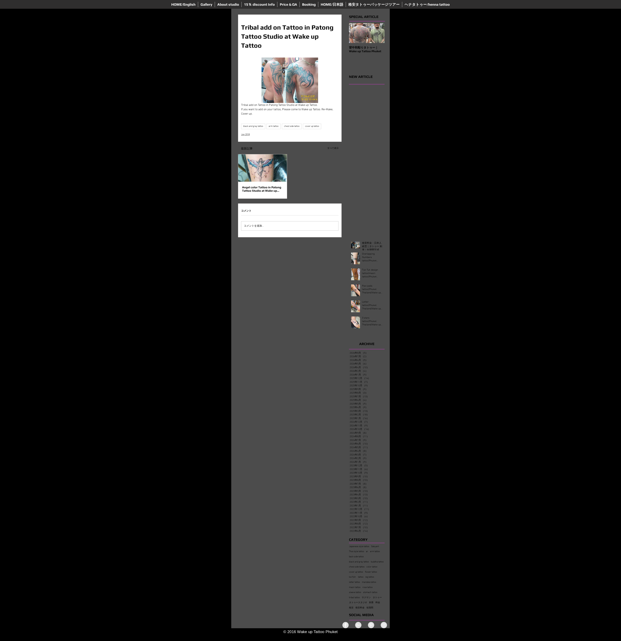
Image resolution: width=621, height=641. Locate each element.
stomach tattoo (370, 592)
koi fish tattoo (356, 577)
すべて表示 (333, 148)
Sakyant (375, 546)
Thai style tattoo (356, 551)
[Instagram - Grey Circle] (384, 625)
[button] (206, 4)
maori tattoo (354, 587)
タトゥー (377, 597)
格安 (351, 607)
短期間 (369, 607)
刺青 (371, 602)
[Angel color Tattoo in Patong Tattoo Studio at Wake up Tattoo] (262, 168)
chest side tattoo (292, 126)
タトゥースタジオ (358, 602)
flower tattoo (371, 572)
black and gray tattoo (253, 126)
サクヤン (366, 597)
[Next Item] (379, 33)
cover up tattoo (312, 126)
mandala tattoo (369, 582)
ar (367, 551)
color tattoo (371, 567)
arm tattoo (273, 126)
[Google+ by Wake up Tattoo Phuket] (358, 625)
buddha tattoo (377, 562)
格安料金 (360, 607)
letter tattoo (354, 582)
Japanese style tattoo (359, 546)
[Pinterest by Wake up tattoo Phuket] (371, 625)
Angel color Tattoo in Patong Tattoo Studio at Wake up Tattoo (261, 189)
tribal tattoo (354, 597)
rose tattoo (367, 587)
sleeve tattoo (355, 592)
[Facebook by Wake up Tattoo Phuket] (345, 625)
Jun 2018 (245, 134)
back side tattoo (356, 556)
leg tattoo (369, 577)
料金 (378, 602)
